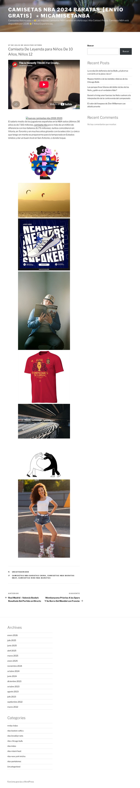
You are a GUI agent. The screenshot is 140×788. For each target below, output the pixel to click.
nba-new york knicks (16, 756)
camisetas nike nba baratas (34, 578)
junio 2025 (12, 645)
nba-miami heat (14, 751)
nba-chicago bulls (15, 741)
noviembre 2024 (14, 666)
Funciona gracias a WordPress (20, 781)
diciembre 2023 (14, 681)
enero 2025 (12, 661)
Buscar (90, 45)
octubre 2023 (13, 686)
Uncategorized (20, 572)
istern (38, 45)
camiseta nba (41, 125)
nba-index (11, 746)
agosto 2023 (13, 691)
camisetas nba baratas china (29, 576)
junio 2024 (12, 676)
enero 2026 (12, 635)
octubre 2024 (13, 671)
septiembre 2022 (14, 702)
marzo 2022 (12, 707)
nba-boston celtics (15, 731)
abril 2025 (11, 650)
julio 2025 (11, 640)
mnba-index (12, 725)
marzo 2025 (12, 655)
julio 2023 (11, 696)
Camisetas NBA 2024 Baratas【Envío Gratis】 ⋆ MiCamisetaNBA (65, 13)
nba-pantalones (14, 761)
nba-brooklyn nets (15, 736)
